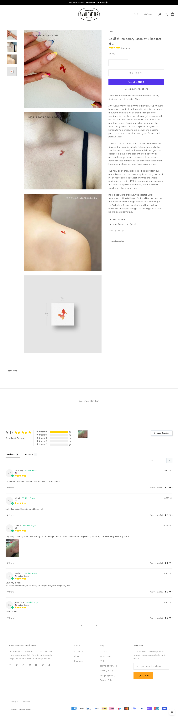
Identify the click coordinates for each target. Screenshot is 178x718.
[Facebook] (115, 230)
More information (117, 241)
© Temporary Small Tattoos (21, 709)
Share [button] (11, 488)
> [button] (96, 625)
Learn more (12, 370)
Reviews (78, 660)
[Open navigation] (6, 14)
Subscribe (143, 675)
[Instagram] (23, 665)
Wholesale (105, 656)
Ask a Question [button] (163, 433)
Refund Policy (106, 680)
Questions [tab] (28, 454)
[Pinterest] (122, 230)
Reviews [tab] (10, 454)
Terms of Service (108, 665)
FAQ (102, 660)
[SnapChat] (49, 665)
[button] (166, 488)
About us (78, 651)
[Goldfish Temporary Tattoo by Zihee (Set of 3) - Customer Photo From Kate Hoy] (82, 434)
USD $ (135, 14)
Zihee (110, 31)
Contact (104, 651)
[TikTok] (43, 665)
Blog (76, 656)
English (148, 14)
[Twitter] (119, 230)
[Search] (166, 14)
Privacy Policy (106, 670)
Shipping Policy (107, 675)
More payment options (136, 88)
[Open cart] (172, 14)
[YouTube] (36, 665)
